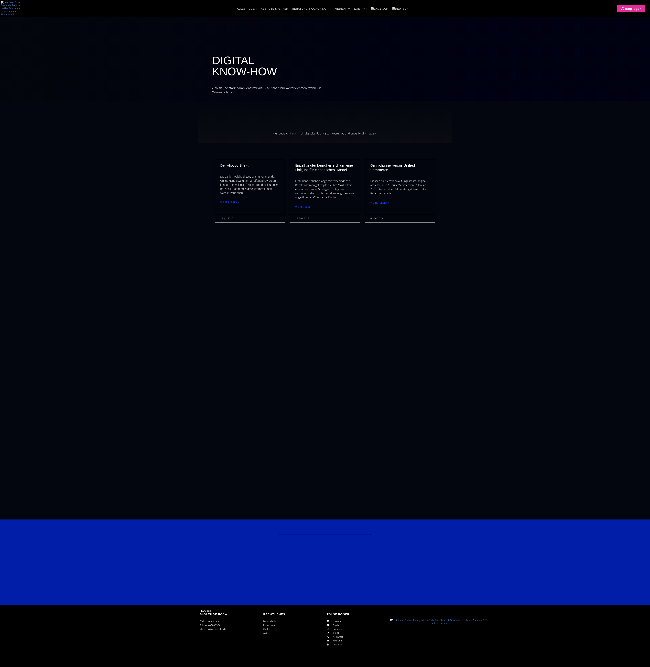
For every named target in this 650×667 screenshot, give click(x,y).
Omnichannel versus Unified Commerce (392, 167)
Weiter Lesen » (229, 202)
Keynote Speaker (274, 8)
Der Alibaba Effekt (234, 165)
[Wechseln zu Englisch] (379, 9)
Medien (340, 8)
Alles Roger (247, 8)
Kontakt (360, 8)
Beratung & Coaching (309, 8)
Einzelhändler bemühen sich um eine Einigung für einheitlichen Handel (324, 167)
